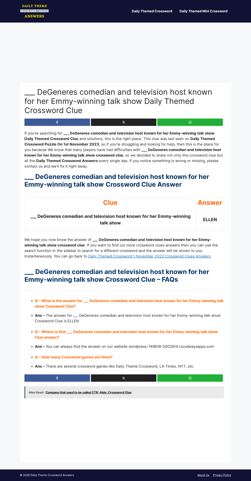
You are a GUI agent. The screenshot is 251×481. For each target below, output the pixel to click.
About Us (203, 475)
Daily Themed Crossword (152, 11)
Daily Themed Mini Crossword (203, 11)
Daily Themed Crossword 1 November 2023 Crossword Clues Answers (149, 256)
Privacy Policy (222, 475)
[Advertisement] (125, 55)
